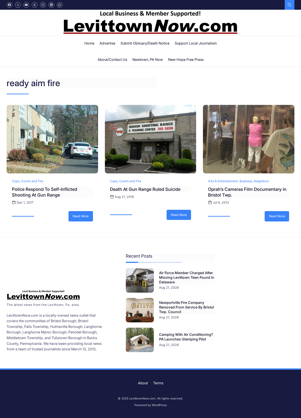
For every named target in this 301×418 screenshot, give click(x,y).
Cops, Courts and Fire (27, 181)
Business (246, 181)
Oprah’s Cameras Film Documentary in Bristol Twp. (247, 192)
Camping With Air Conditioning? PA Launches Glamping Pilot (186, 336)
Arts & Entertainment (223, 181)
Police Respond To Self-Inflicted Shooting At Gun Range (44, 192)
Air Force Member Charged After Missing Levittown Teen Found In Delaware (186, 277)
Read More (83, 217)
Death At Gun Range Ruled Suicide (145, 189)
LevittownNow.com (142, 398)
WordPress (159, 405)
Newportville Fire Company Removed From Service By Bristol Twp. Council (186, 307)
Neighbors (261, 181)
